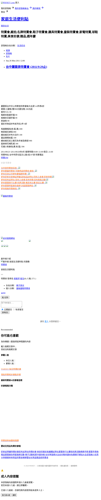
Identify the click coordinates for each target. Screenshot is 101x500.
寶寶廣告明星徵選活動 (15, 455)
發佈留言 (5, 312)
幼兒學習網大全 (52, 455)
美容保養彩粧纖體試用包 (48, 452)
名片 (8, 56)
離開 (14, 495)
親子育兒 (20, 285)
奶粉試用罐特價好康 (10, 452)
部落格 (9, 53)
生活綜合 (21, 46)
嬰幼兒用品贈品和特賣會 (37, 458)
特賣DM (4, 158)
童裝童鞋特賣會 (23, 288)
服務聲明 (74, 466)
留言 (22, 279)
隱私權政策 (64, 466)
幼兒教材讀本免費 (67, 455)
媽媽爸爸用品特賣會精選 (16, 458)
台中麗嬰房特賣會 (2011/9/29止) (26, 66)
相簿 (8, 50)
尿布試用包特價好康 (27, 452)
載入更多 (5, 297)
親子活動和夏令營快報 (35, 455)
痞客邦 (17, 279)
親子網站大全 (81, 455)
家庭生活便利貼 (15, 19)
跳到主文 (5, 26)
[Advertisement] (19, 86)
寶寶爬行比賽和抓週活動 (69, 452)
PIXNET (32, 466)
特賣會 (4, 265)
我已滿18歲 (6, 495)
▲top (3, 293)
